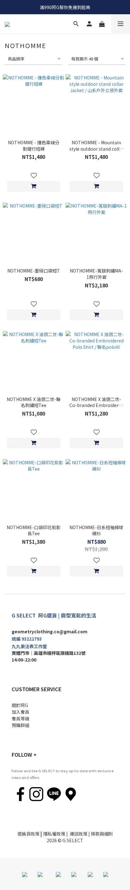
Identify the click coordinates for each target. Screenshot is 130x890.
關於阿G (20, 705)
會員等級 (20, 718)
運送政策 (78, 833)
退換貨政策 (28, 833)
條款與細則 (102, 833)
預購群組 (20, 725)
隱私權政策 (54, 833)
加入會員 (20, 712)
